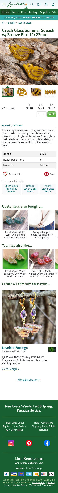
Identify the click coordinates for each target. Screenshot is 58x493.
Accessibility (38, 482)
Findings (34, 12)
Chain (24, 12)
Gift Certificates (14, 429)
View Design (10, 369)
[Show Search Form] (31, 4)
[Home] (3, 22)
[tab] (8, 92)
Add (51, 114)
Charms (15, 12)
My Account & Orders (14, 426)
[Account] (46, 4)
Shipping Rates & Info (43, 426)
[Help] (38, 4)
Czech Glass (25, 22)
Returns (43, 429)
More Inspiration (29, 379)
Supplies (45, 12)
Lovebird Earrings (15, 347)
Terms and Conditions (41, 485)
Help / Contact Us (43, 422)
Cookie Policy (20, 485)
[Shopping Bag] (53, 4)
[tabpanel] (29, 61)
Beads (5, 12)
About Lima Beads (14, 422)
